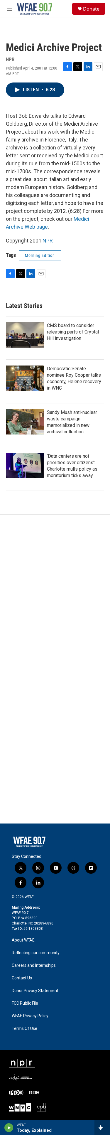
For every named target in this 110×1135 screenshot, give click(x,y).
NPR (48, 241)
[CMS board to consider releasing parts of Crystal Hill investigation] (25, 335)
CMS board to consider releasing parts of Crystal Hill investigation (73, 332)
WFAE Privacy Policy (30, 1016)
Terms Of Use (24, 1028)
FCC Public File (25, 1003)
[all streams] (102, 1127)
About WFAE (23, 940)
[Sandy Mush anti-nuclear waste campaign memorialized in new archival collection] (25, 422)
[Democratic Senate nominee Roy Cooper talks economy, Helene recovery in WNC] (25, 378)
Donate (91, 8)
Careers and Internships (34, 965)
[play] (9, 1128)
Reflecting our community (36, 953)
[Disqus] (55, 594)
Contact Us (22, 978)
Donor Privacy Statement (35, 991)
